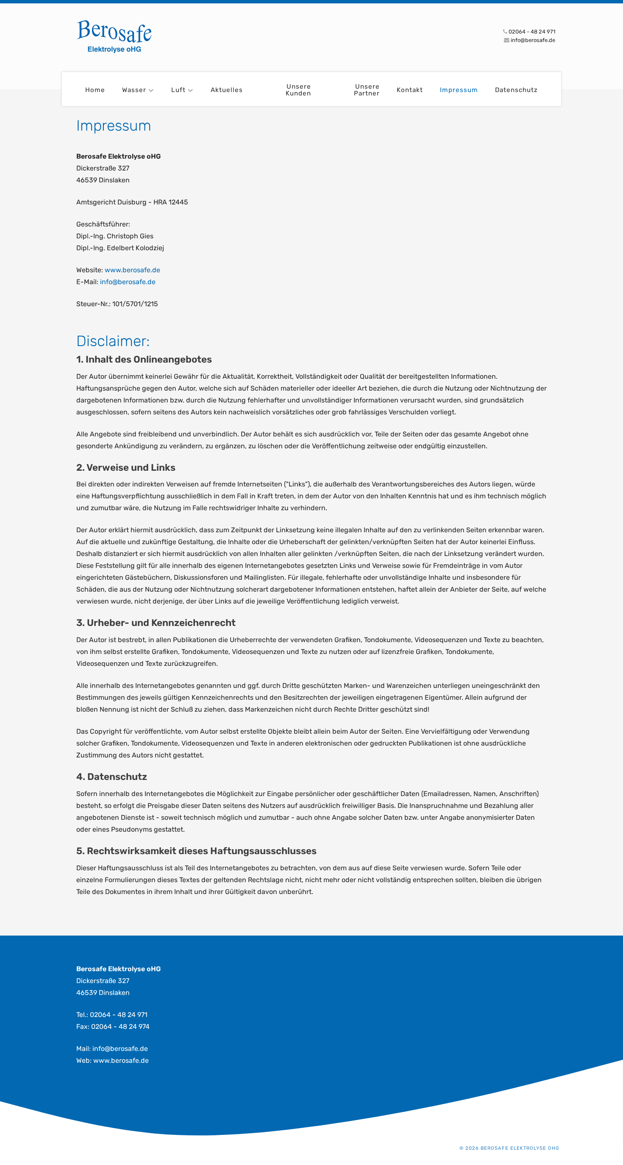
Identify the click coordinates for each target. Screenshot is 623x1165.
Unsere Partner (367, 90)
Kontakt (410, 90)
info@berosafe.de (128, 282)
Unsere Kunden (298, 90)
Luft (178, 90)
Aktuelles (227, 90)
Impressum (459, 90)
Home (95, 90)
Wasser (134, 90)
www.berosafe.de (132, 270)
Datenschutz (516, 90)
